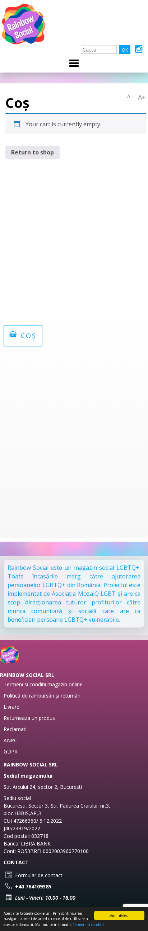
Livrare (11, 706)
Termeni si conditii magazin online (43, 684)
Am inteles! (119, 915)
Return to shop (32, 152)
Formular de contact (38, 875)
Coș (27, 335)
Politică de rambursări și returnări (42, 695)
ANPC (10, 740)
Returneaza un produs (29, 717)
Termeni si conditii (88, 924)
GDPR (11, 751)
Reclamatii (16, 729)
